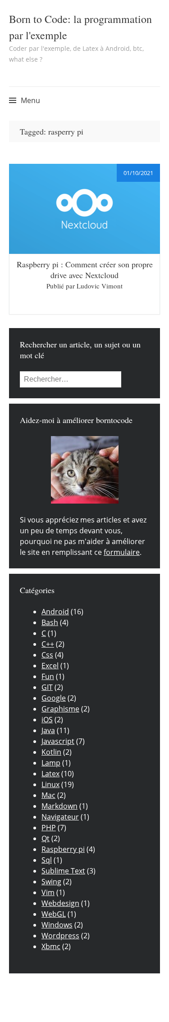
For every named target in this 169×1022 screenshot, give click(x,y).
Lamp (50, 763)
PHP (48, 828)
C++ (47, 644)
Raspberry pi (63, 849)
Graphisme (60, 709)
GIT (47, 687)
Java (48, 730)
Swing (51, 882)
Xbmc (50, 946)
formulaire (122, 552)
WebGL (53, 914)
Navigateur (60, 817)
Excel (50, 666)
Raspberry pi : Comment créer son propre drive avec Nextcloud (85, 269)
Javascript (57, 741)
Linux (50, 784)
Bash (49, 622)
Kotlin (51, 752)
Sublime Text (63, 871)
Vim (48, 892)
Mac (48, 795)
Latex (50, 774)
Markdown (59, 806)
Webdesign (60, 903)
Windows (57, 925)
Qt (45, 838)
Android (55, 612)
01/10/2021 (138, 173)
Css (47, 655)
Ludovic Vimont (100, 285)
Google (53, 698)
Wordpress (60, 936)
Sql (46, 860)
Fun (47, 676)
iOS (47, 720)
